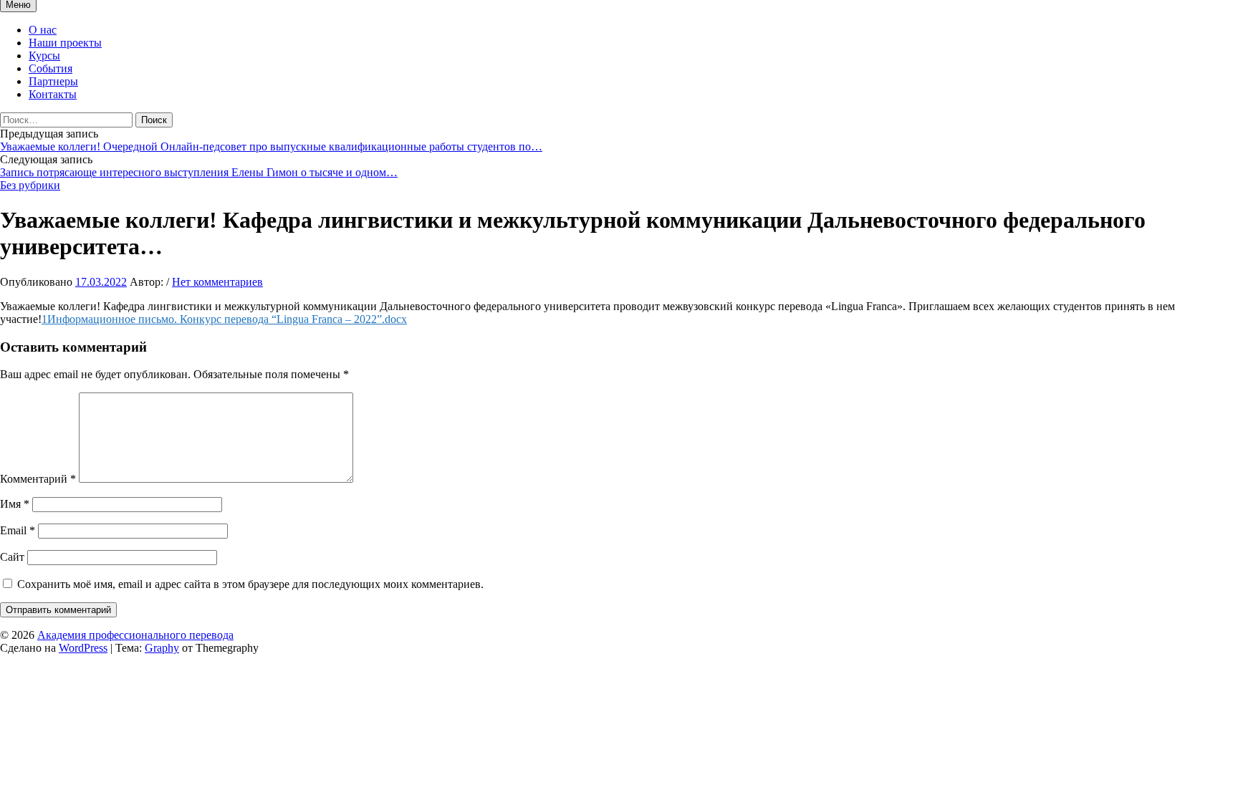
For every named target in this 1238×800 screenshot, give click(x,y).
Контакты (53, 94)
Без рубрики (30, 185)
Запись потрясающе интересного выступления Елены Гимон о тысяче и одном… (199, 172)
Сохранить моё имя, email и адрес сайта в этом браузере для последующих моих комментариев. (250, 584)
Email (17, 530)
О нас (43, 30)
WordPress (83, 648)
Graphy (162, 648)
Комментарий (38, 479)
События (50, 68)
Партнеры (53, 81)
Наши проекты (65, 43)
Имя (14, 504)
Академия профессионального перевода (135, 635)
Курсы (44, 55)
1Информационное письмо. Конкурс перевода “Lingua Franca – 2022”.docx (224, 319)
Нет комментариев (217, 282)
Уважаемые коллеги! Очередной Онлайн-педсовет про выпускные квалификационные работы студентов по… (271, 146)
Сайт (12, 557)
